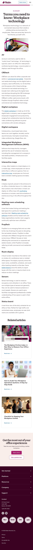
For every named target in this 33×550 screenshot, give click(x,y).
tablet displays (6, 268)
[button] (29, 2)
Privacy (3, 534)
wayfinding (23, 191)
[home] (6, 2)
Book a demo (22, 2)
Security (4, 543)
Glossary (16, 11)
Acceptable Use (6, 540)
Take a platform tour (16, 457)
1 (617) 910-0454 (5, 508)
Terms (3, 537)
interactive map (7, 173)
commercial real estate (15, 79)
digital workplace (10, 111)
